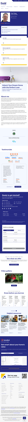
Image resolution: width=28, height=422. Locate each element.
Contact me (14, 248)
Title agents (11, 387)
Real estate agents (12, 386)
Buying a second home (4, 386)
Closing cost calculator (4, 399)
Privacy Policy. (14, 418)
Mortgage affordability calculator (5, 396)
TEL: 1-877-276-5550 (12, 408)
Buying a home (3, 6)
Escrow (19, 390)
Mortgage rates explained (4, 390)
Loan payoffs (20, 387)
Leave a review (17, 186)
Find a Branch (20, 0)
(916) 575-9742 (5, 32)
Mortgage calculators (22, 6)
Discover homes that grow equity (14, 368)
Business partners (12, 383)
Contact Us (25, 0)
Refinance (19, 230)
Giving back (11, 395)
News (10, 396)
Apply (2, 391)
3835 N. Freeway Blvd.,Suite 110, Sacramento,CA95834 (10, 29)
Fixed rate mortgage (3, 387)
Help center (6, 8)
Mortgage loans (16, 6)
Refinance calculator (3, 400)
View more (14, 285)
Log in (16, 0)
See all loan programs (14, 264)
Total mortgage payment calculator (5, 395)
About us (2, 8)
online (3, 391)
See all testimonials (9, 186)
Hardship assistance (21, 386)
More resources (13, 310)
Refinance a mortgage (9, 6)
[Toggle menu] (5, 6)
